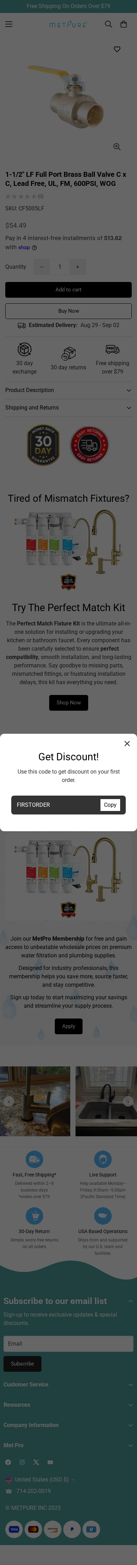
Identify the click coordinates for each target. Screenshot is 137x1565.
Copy (110, 805)
